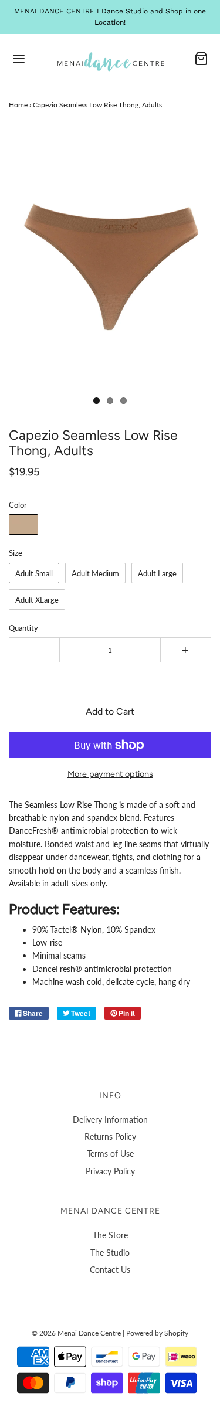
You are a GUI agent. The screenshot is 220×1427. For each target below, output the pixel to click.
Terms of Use (110, 1153)
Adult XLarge (37, 599)
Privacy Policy (110, 1171)
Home (18, 104)
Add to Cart (110, 711)
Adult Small (34, 573)
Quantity (23, 628)
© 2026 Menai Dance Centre (76, 1333)
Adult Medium (95, 573)
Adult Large (157, 573)
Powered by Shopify (157, 1333)
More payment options (110, 774)
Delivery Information (110, 1119)
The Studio (110, 1253)
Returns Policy (110, 1136)
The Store (110, 1235)
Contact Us (110, 1270)
